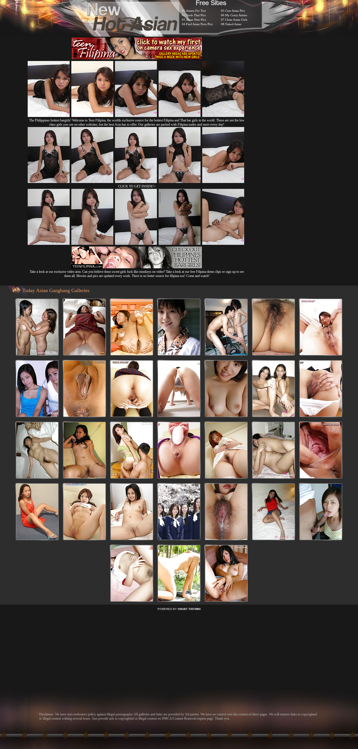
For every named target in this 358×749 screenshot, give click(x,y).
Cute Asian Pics (235, 10)
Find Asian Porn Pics (199, 24)
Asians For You (196, 10)
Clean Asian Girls (236, 19)
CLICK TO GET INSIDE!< (137, 186)
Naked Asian (233, 24)
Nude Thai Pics (196, 15)
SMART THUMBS (189, 609)
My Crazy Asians (236, 15)
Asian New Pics (196, 19)
